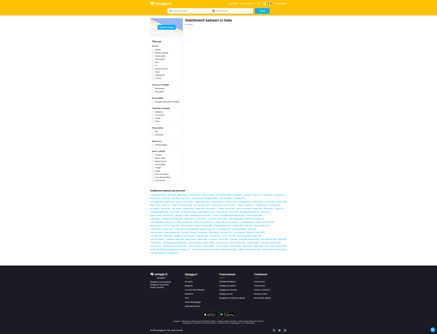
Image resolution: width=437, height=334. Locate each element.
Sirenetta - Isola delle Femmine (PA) (244, 239)
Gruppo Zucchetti (157, 287)
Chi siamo (189, 282)
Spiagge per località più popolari (232, 298)
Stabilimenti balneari (227, 282)
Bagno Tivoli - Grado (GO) (160, 205)
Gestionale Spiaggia (193, 302)
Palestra (158, 155)
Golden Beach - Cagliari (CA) (161, 229)
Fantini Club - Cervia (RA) (205, 208)
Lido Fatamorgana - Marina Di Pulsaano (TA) (246, 219)
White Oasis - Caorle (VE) (274, 208)
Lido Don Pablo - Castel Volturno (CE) (165, 232)
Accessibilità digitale (262, 298)
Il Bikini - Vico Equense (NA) (249, 249)
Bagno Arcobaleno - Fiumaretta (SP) (209, 202)
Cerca (262, 11)
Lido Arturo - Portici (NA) (217, 219)
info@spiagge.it (235, 323)
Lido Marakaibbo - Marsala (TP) (162, 222)
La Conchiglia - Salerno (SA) (275, 202)
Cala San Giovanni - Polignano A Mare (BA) (167, 239)
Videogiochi (160, 75)
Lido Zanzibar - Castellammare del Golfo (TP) (168, 246)
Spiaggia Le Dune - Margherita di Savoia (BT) (193, 215)
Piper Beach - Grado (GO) (160, 198)
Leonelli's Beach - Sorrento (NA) (228, 246)
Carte (157, 72)
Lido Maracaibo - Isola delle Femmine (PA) (264, 243)
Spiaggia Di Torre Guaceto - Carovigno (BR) (191, 236)
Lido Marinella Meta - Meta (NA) (163, 195)
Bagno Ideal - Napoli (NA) (253, 246)
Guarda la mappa (167, 27)
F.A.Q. (187, 298)
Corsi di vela (160, 180)
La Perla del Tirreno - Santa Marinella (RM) (198, 212)
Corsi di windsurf (162, 174)
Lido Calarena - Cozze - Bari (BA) (223, 236)
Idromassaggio (161, 145)
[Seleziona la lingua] (270, 3)
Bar (156, 131)
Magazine (189, 286)
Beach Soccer (160, 161)
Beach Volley (160, 158)
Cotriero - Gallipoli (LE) (246, 205)
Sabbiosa (159, 112)
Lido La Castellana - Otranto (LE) (249, 208)
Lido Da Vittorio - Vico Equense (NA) (216, 195)
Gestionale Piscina (192, 306)
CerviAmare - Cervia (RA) (160, 208)
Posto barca (160, 59)
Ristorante (159, 135)
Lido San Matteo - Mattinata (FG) (232, 198)
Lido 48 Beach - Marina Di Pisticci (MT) (249, 232)
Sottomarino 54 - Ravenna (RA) (186, 229)
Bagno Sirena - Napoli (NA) (196, 239)
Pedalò (158, 168)
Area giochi (159, 92)
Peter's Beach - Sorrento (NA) (274, 249)
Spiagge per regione (227, 286)
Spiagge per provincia (228, 290)
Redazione (189, 294)
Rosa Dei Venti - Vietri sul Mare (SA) (230, 243)
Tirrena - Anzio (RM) (254, 215)
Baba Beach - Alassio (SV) (273, 195)
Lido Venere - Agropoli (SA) (183, 208)
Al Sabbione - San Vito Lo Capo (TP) (247, 195)
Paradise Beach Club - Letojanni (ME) (228, 226)
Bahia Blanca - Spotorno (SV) (189, 195)
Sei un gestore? (248, 4)
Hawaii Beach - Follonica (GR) (223, 205)
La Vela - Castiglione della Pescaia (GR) (228, 215)
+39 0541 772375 (223, 323)
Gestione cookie (260, 294)
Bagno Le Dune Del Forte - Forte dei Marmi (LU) (191, 205)
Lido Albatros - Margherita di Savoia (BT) (166, 219)
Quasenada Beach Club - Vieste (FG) (164, 212)
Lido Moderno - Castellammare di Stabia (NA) (168, 243)
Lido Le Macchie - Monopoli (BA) (201, 243)
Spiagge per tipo (226, 294)
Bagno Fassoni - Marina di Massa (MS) (196, 226)
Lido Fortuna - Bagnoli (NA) (275, 246)
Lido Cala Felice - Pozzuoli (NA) (201, 246)
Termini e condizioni (262, 290)
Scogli (157, 118)
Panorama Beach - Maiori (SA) (249, 236)
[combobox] (189, 11)
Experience (233, 4)
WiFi (157, 62)
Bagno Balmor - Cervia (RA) (227, 222)
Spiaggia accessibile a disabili (167, 102)
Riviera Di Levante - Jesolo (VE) (194, 232)
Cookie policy (259, 282)
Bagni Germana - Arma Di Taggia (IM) (164, 226)
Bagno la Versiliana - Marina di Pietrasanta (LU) (196, 222)
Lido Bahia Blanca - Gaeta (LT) (244, 229)
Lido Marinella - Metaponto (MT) (204, 198)
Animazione (159, 88)
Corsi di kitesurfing (162, 177)
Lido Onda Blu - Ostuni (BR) (227, 212)
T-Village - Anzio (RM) (225, 208)
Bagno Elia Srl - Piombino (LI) (268, 205)
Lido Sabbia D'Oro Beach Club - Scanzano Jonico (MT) (171, 202)
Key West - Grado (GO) (181, 198)
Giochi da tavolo (161, 69)
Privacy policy (259, 286)
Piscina (158, 78)
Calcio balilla (160, 164)
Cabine (158, 50)
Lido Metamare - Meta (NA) (161, 236)
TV (156, 66)
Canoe (157, 171)
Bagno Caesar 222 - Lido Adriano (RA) (216, 229)
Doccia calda (160, 56)
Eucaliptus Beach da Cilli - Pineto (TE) (255, 212)
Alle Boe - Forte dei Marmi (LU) (257, 226)
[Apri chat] (432, 329)
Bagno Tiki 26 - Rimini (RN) (195, 219)
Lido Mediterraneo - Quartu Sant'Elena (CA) (257, 222)
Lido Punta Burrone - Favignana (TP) (164, 253)
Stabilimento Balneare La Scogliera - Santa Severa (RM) (214, 249)
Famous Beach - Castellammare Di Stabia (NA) (243, 202)
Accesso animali (161, 53)
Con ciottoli (159, 115)
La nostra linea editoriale (194, 290)
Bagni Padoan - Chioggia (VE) (161, 215)
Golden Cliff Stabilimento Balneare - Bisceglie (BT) (170, 249)
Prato (157, 121)
